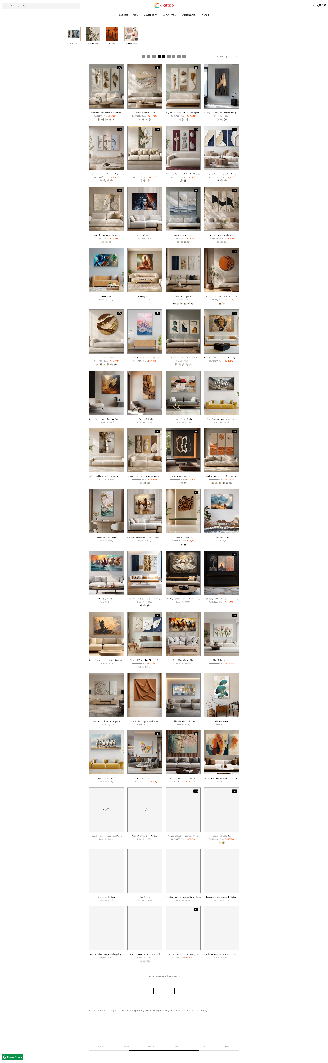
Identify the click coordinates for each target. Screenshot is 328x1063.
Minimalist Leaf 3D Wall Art (144, 1015)
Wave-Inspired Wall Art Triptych (106, 721)
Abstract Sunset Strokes (183, 419)
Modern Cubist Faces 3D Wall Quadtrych (106, 954)
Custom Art (188, 14)
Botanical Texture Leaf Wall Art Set (144, 660)
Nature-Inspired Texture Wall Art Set (183, 835)
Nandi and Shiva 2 (221, 1015)
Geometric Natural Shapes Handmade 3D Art (107, 112)
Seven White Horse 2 (106, 778)
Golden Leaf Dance (221, 721)
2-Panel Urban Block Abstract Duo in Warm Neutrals (110, 1015)
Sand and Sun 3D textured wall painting (222, 476)
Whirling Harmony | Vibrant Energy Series (183, 897)
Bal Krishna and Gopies (183, 1015)
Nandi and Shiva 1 (221, 537)
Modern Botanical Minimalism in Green (106, 835)
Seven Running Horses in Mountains (221, 419)
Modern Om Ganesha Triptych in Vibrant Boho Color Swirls (228, 778)
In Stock (205, 14)
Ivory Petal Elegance (145, 174)
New (135, 14)
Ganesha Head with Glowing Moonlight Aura (222, 357)
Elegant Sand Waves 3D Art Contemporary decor (186, 112)
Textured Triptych (183, 296)
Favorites (123, 14)
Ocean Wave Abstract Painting (144, 835)
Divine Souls (106, 296)
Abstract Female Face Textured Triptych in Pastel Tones (111, 174)
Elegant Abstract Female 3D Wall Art (106, 235)
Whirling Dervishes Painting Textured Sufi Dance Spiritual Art (191, 598)
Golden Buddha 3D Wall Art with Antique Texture (109, 476)
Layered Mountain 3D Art (144, 112)
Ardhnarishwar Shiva (144, 235)
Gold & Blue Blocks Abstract (183, 721)
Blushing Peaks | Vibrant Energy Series (144, 357)
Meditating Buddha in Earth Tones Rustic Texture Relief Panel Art (231, 598)
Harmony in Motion (106, 598)
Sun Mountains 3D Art (183, 235)
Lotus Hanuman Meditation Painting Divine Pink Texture (189, 954)
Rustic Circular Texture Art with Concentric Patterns (226, 296)
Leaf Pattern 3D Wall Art (145, 419)
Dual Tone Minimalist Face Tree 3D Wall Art (145, 954)
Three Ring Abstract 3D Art (183, 476)
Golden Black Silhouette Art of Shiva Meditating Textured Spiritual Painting (120, 660)
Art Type (171, 14)
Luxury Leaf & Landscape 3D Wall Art (221, 897)
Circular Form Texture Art (106, 357)
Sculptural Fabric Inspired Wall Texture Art (145, 721)
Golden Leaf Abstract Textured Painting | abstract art (110, 419)
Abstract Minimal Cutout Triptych (183, 357)
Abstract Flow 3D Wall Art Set (221, 235)
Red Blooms (145, 897)
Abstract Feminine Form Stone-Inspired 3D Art (146, 476)
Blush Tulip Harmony (221, 660)
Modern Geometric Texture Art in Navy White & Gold (149, 598)
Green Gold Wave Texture (106, 537)
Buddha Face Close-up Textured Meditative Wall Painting (189, 778)
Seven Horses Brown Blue (183, 660)
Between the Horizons (106, 897)
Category (151, 14)
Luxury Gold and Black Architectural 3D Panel (223, 112)
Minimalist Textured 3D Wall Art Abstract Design (186, 174)
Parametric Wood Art (183, 537)
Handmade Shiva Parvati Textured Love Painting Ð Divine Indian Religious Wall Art (238, 954)
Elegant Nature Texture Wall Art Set (222, 174)
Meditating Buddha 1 (145, 296)
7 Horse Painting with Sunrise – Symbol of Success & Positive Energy (155, 537)
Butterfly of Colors (144, 778)
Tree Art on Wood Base (221, 835)
